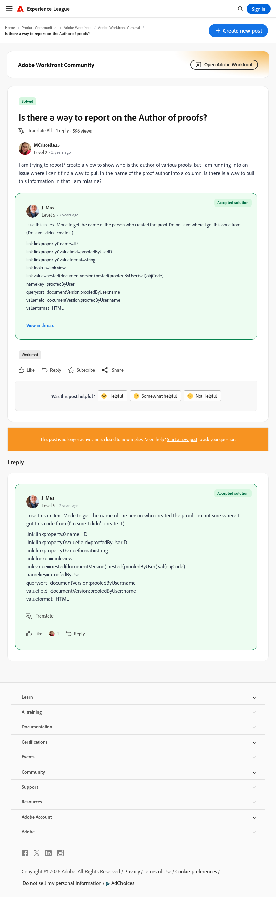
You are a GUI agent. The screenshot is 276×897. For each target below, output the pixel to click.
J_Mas (48, 207)
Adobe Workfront (78, 27)
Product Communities (39, 27)
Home (10, 27)
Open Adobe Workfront (228, 64)
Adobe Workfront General (119, 27)
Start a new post (182, 439)
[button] (238, 30)
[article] (136, 567)
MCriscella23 (47, 145)
